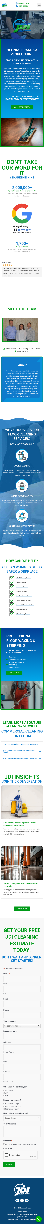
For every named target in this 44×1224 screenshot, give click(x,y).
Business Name (10, 1031)
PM (6, 1096)
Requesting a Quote (13, 1106)
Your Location (10, 1021)
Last (5, 993)
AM (6, 1093)
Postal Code (8, 1081)
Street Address (9, 1052)
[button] (39, 5)
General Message (12, 1104)
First (5, 984)
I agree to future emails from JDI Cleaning (20, 1144)
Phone (6, 1010)
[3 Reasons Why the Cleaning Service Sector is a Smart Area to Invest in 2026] (22, 802)
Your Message (10, 1124)
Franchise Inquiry (12, 1109)
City (5, 1062)
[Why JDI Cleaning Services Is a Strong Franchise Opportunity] (22, 863)
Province (6, 1072)
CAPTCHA (7, 1148)
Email (6, 999)
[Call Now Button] (39, 1219)
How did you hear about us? (15, 1113)
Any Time (9, 1090)
